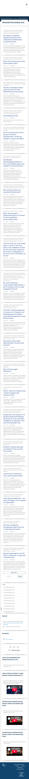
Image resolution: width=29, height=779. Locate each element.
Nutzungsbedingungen (19, 764)
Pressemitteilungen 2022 (9, 598)
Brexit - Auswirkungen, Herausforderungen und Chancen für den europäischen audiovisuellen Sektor (14, 216)
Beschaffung (20, 767)
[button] (14, 572)
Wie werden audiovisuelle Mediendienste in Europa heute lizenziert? (13, 343)
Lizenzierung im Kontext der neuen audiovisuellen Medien (13, 475)
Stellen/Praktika (20, 769)
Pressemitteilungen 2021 (9, 600)
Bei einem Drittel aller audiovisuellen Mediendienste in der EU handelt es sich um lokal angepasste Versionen (14, 286)
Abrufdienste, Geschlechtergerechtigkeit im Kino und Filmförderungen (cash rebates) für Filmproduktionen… (13, 163)
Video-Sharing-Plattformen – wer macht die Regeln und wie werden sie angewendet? (14, 500)
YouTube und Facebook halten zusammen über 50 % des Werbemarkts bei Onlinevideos (13, 90)
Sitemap (23, 766)
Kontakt (17, 766)
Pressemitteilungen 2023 (9, 595)
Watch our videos (16, 650)
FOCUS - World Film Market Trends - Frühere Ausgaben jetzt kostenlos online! (14, 393)
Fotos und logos (9, 639)
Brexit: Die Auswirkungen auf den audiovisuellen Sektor (14, 62)
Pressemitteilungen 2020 (9, 603)
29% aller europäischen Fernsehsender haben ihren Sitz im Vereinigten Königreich (13, 527)
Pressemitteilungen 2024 (9, 592)
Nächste (20, 576)
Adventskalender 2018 (10, 116)
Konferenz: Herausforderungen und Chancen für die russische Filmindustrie (13, 449)
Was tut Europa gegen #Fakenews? (10, 370)
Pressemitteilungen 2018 (9, 608)
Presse (4, 584)
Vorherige (9, 576)
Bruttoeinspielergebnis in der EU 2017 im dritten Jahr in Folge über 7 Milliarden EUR (14, 555)
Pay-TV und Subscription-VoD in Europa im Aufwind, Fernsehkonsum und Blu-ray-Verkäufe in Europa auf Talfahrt (13, 136)
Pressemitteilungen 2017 (9, 611)
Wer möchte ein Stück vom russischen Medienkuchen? (12, 191)
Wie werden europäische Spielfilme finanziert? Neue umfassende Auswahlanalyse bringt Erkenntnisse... (12, 39)
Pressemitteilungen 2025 (9, 590)
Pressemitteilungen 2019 (9, 606)
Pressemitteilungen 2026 (9, 587)
